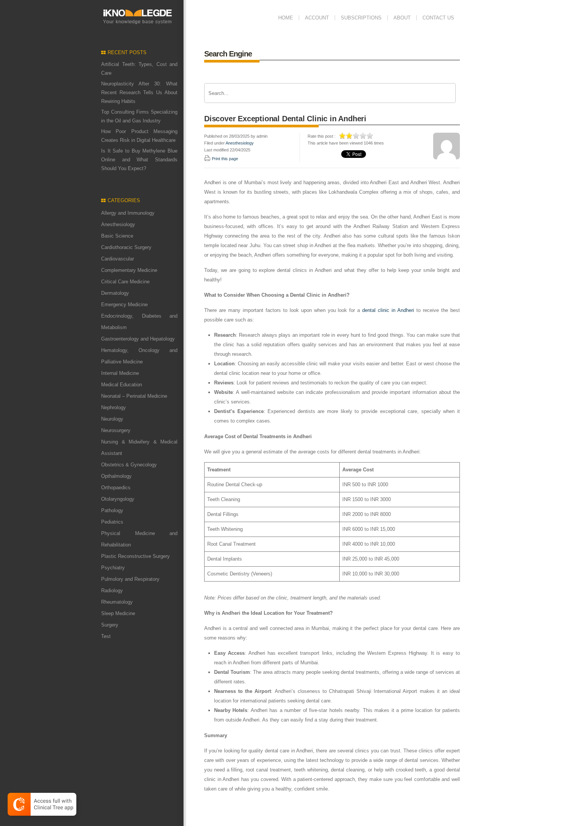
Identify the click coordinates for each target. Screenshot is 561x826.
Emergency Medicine (124, 304)
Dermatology (115, 293)
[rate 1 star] (342, 136)
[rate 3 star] (356, 136)
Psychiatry (113, 567)
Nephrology (113, 407)
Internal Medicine (120, 373)
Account (317, 18)
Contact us (438, 18)
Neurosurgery (116, 430)
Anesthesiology (118, 224)
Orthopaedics (116, 487)
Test (106, 636)
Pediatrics (112, 522)
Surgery (109, 625)
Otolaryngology (117, 499)
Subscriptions (361, 18)
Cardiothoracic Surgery (126, 247)
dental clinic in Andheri (387, 310)
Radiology (112, 590)
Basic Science (117, 236)
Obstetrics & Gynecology (129, 465)
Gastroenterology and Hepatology (138, 339)
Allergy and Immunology (128, 213)
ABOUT (402, 18)
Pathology (112, 510)
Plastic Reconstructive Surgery (135, 556)
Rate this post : (321, 136)
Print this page (225, 158)
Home (285, 18)
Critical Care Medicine (125, 281)
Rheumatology (117, 602)
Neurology (112, 419)
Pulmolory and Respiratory (130, 579)
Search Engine (228, 54)
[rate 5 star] (370, 136)
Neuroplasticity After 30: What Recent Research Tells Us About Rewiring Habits (139, 92)
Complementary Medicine (129, 270)
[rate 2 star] (349, 136)
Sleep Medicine (118, 613)
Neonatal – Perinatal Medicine (134, 396)
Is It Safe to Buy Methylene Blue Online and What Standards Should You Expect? (139, 159)
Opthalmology (116, 476)
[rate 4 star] (363, 136)
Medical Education (121, 384)
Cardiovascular (117, 259)
